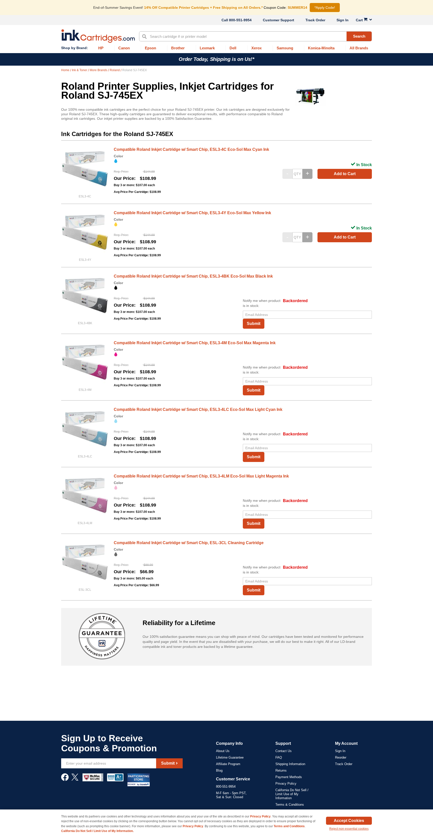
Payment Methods (288, 777)
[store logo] (98, 36)
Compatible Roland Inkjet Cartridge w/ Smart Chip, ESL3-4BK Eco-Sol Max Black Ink (193, 276)
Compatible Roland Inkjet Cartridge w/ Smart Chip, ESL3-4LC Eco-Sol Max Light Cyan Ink (198, 409)
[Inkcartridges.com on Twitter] (75, 780)
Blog (219, 770)
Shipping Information (290, 764)
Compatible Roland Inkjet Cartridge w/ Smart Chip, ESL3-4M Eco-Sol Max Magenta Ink (195, 343)
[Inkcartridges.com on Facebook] (65, 780)
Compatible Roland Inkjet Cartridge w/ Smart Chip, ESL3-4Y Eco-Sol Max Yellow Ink (192, 213)
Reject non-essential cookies (349, 828)
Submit (253, 323)
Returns (281, 770)
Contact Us (283, 751)
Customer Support (278, 20)
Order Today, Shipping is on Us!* (216, 59)
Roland (115, 70)
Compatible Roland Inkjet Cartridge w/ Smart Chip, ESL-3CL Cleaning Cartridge (189, 543)
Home (65, 70)
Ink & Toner (80, 70)
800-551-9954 (240, 20)
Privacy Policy (285, 783)
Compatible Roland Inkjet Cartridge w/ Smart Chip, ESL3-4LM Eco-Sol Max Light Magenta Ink (201, 476)
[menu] (216, 48)
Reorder (340, 757)
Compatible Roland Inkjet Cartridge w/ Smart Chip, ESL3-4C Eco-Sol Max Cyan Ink (191, 149)
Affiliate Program (228, 764)
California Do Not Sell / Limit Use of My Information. (97, 831)
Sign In (343, 20)
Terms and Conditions (289, 826)
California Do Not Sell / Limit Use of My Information (291, 794)
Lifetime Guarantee (230, 757)
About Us (223, 751)
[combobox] (255, 36)
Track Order (315, 20)
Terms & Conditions (289, 804)
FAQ (278, 757)
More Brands (99, 70)
